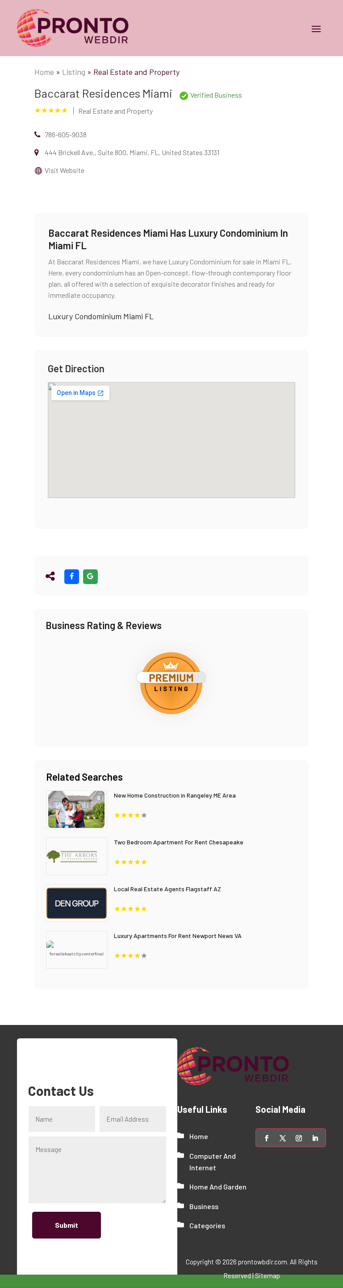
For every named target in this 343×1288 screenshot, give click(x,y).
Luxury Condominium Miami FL (101, 316)
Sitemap (267, 1276)
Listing (73, 72)
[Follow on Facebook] (266, 1138)
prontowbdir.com (262, 1262)
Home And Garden (218, 1186)
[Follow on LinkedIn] (315, 1138)
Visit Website (64, 170)
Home (44, 72)
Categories (207, 1225)
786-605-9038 (66, 134)
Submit (66, 1225)
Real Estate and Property (136, 72)
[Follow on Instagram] (299, 1138)
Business (203, 1206)
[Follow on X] (282, 1138)
